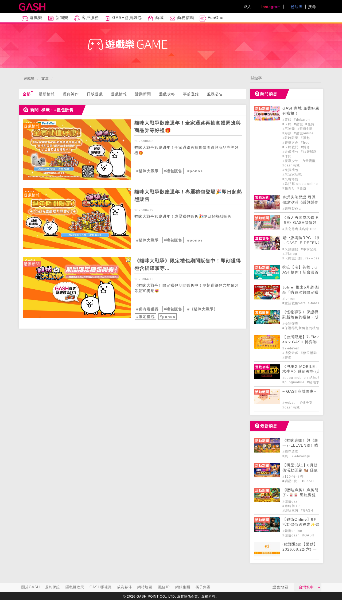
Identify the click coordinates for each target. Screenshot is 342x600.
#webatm (290, 402)
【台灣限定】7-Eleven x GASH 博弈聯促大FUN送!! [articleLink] (300, 342)
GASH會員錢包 (126, 17)
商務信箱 (185, 17)
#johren (289, 299)
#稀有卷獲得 (147, 309)
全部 (27, 94)
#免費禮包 (290, 170)
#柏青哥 (289, 188)
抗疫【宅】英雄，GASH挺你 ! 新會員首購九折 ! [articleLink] (300, 272)
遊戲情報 (119, 94)
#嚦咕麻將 (291, 510)
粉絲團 (296, 7)
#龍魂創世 (305, 129)
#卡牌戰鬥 (291, 147)
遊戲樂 (35, 17)
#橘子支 (306, 402)
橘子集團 (203, 587)
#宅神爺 (289, 129)
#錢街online (292, 531)
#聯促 (287, 357)
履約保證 (52, 587)
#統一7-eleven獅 (296, 456)
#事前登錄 (309, 249)
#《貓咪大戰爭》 (202, 309)
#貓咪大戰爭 (147, 171)
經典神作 (71, 94)
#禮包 (305, 138)
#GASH (308, 481)
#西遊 (301, 188)
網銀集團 (182, 587)
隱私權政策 (74, 587)
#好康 (287, 133)
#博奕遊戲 (291, 353)
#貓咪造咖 (290, 451)
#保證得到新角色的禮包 (300, 328)
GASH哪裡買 (101, 587)
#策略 (287, 120)
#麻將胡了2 (291, 506)
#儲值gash (291, 501)
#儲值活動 (309, 353)
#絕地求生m (316, 382)
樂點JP (164, 587)
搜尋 (312, 7)
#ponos (195, 171)
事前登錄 (191, 94)
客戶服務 (89, 17)
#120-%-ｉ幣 (293, 476)
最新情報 (47, 94)
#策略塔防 (290, 179)
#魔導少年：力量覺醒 (299, 161)
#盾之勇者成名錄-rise (299, 229)
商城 (159, 17)
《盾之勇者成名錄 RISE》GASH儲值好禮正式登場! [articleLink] (300, 223)
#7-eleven (291, 348)
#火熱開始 (291, 249)
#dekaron (302, 120)
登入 (247, 7)
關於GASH (30, 587)
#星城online (304, 133)
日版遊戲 (95, 94)
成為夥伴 (124, 587)
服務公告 (215, 94)
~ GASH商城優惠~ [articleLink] (299, 391)
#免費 (309, 124)
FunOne (214, 17)
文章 (45, 78)
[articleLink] (77, 149)
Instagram (270, 7)
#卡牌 (287, 124)
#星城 (299, 124)
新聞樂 (61, 17)
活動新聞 (143, 94)
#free (305, 143)
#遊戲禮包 (291, 152)
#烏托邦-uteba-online (300, 184)
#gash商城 (291, 165)
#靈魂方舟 (291, 143)
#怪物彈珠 (290, 323)
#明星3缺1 (291, 481)
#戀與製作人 (292, 209)
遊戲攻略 (167, 94)
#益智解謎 (309, 152)
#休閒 (287, 156)
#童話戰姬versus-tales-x (302, 303)
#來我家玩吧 (292, 174)
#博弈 (305, 147)
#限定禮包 (145, 316)
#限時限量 (291, 138)
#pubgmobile (294, 382)
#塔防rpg (289, 254)
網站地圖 (144, 587)
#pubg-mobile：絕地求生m (304, 378)
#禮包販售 (173, 171)
